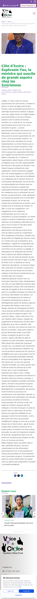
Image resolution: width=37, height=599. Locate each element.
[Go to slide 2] (15, 531)
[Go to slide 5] (20, 531)
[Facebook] (15, 475)
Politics (4, 94)
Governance (27, 92)
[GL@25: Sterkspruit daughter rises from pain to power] (18, 506)
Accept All (26, 591)
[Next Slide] (34, 513)
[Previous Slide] (2, 513)
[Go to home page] (7, 13)
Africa (3, 92)
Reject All (11, 591)
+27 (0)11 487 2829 (12, 571)
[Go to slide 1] (14, 531)
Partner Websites (27, 5)
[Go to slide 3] (17, 531)
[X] (18, 475)
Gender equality (17, 92)
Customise (18, 595)
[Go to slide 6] (22, 531)
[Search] (31, 1)
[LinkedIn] (22, 475)
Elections (9, 92)
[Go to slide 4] (19, 531)
